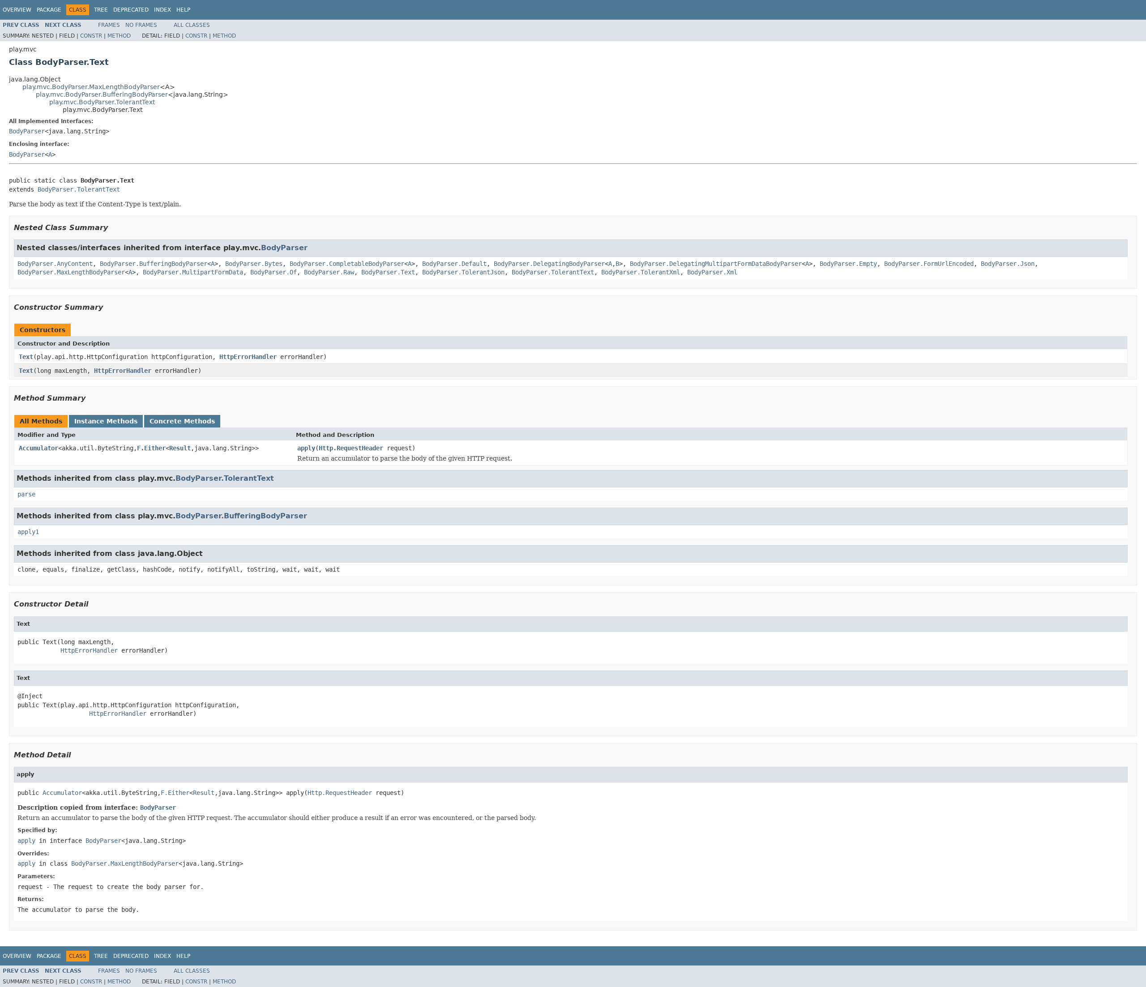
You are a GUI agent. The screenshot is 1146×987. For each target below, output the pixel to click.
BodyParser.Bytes (253, 263)
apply (306, 448)
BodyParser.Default (454, 263)
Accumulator (38, 448)
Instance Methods (105, 421)
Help (183, 10)
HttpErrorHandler (248, 356)
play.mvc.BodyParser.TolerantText (102, 102)
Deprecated (131, 10)
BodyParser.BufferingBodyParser (153, 263)
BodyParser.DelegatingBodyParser (549, 263)
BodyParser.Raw (329, 272)
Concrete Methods (182, 421)
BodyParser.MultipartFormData (193, 272)
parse (26, 494)
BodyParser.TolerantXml (640, 272)
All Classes (192, 25)
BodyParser (27, 131)
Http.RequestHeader (351, 448)
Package (49, 10)
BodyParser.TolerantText (79, 189)
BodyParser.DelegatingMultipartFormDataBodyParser (716, 263)
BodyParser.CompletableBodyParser (347, 263)
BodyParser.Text (388, 272)
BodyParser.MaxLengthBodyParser (71, 272)
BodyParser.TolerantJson (463, 272)
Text (26, 356)
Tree (101, 10)
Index (162, 10)
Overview (17, 10)
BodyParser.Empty (848, 263)
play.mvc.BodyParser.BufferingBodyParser (102, 94)
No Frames (141, 25)
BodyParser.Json (1008, 263)
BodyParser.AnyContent (55, 263)
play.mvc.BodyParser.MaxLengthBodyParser (91, 86)
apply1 (28, 531)
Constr (91, 36)
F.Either (151, 448)
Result (180, 448)
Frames (109, 25)
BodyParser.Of (273, 272)
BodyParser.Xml (712, 272)
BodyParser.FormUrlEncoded (929, 263)
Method (119, 36)
